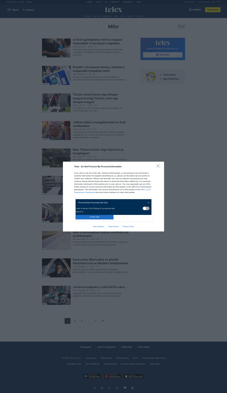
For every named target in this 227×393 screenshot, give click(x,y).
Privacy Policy (128, 226)
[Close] (158, 166)
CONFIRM (94, 217)
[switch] (146, 208)
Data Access (113, 226)
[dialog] (113, 196)
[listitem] (112, 202)
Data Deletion (98, 226)
